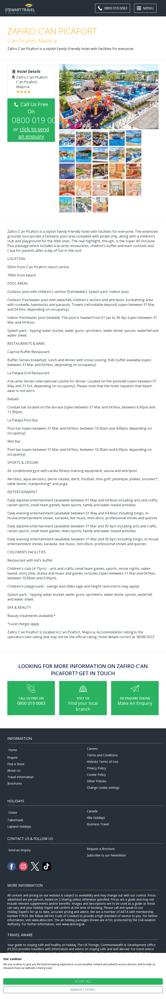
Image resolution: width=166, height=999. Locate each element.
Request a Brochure (101, 849)
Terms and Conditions (102, 755)
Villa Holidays (96, 818)
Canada (92, 811)
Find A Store (15, 764)
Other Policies (96, 781)
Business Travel (98, 824)
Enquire (12, 757)
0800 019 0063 (31, 703)
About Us (13, 770)
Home (12, 750)
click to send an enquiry (33, 132)
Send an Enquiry (19, 850)
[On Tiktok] (46, 869)
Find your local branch (83, 706)
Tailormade (15, 820)
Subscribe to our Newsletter (106, 855)
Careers (92, 749)
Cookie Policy (96, 775)
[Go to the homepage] (20, 11)
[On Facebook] (12, 869)
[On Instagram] (24, 869)
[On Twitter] (35, 869)
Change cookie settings (103, 787)
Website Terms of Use (102, 762)
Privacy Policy (96, 768)
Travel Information (20, 777)
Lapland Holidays (19, 826)
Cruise (12, 812)
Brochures (14, 783)
